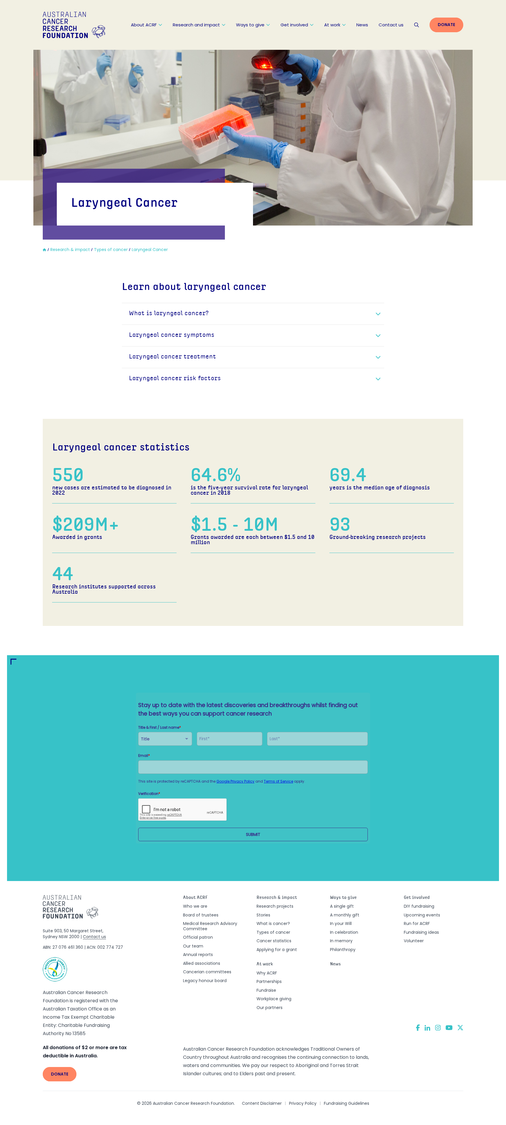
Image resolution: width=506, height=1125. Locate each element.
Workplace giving (274, 999)
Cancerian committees (207, 972)
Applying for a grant (277, 949)
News (362, 25)
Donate (446, 25)
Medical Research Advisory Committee (210, 926)
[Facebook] (418, 1027)
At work (332, 25)
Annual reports (198, 954)
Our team (193, 946)
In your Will (341, 923)
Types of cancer (273, 932)
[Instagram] (438, 1028)
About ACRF (144, 25)
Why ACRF (267, 973)
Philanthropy (342, 949)
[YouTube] (449, 1027)
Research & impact (277, 897)
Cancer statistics (274, 941)
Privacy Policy (303, 1103)
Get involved (294, 25)
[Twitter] (460, 1027)
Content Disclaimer (262, 1103)
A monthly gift (344, 915)
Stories (263, 915)
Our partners (270, 1007)
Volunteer (414, 941)
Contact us (391, 25)
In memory (341, 941)
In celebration (344, 932)
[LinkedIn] (427, 1028)
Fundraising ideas (421, 932)
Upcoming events (422, 915)
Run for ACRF (417, 923)
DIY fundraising (419, 906)
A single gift (342, 906)
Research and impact (196, 25)
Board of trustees (200, 915)
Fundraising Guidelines (346, 1103)
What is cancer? (273, 923)
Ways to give (250, 25)
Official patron (198, 937)
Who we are (195, 906)
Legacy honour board (205, 981)
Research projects (275, 906)
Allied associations (201, 963)
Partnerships (269, 981)
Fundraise (266, 990)
